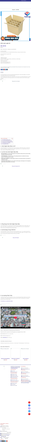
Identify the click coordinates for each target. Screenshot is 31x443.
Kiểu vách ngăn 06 (25, 358)
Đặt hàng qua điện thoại (14, 376)
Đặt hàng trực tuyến (14, 375)
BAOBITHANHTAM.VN (14, 368)
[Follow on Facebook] (1, 441)
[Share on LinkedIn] (5, 69)
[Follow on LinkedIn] (5, 441)
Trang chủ (13, 9)
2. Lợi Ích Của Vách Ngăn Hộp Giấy (7, 140)
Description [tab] (2, 72)
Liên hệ (3, 45)
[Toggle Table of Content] (12, 138)
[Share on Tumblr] (7, 69)
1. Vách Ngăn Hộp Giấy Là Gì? (6, 139)
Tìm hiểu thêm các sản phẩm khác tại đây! (7, 301)
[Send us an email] (4, 441)
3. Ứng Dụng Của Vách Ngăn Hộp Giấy (7, 141)
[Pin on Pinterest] (4, 69)
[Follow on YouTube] (7, 441)
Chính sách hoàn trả (14, 377)
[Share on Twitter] (2, 69)
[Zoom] (1, 40)
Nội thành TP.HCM (14, 383)
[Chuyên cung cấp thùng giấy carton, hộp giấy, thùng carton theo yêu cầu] (16, 5)
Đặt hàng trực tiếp (14, 374)
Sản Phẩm (17, 9)
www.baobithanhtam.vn (7, 434)
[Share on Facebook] (1, 69)
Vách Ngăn (8, 67)
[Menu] (0, 5)
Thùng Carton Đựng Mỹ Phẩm (5, 358)
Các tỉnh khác (13, 384)
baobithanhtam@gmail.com (26, 372)
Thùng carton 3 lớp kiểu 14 (15, 358)
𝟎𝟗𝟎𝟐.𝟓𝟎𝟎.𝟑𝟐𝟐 (5, 337)
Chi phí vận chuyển (14, 385)
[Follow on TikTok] (2, 441)
